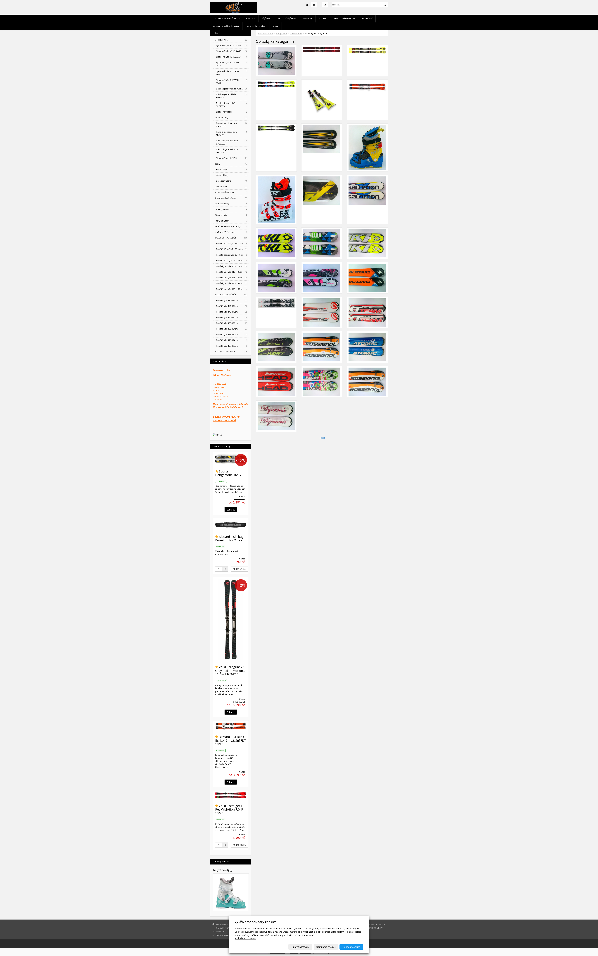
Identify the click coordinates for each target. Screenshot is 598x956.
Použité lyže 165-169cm (231, 334)
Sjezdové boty (231, 117)
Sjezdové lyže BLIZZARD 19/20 (231, 81)
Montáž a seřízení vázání (226, 26)
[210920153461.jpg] (367, 243)
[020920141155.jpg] (276, 312)
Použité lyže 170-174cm (231, 340)
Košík (275, 26)
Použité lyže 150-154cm (231, 317)
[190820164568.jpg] (367, 199)
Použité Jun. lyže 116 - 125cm (231, 271)
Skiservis (307, 18)
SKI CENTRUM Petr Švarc (226, 18)
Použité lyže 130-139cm (231, 300)
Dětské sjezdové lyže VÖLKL (231, 88)
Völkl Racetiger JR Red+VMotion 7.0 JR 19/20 (229, 809)
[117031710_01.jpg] (276, 99)
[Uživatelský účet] (325, 4)
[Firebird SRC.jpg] (367, 99)
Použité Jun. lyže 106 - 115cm (231, 266)
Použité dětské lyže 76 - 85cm (231, 249)
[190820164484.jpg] (276, 278)
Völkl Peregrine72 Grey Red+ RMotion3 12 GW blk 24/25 (230, 670)
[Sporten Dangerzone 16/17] (231, 459)
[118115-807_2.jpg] (276, 147)
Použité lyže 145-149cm (231, 311)
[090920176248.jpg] (321, 147)
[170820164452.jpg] (367, 278)
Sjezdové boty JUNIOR (231, 158)
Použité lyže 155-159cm (231, 323)
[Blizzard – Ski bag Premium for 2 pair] (231, 524)
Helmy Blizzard (231, 209)
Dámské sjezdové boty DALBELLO (231, 142)
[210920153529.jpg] (276, 381)
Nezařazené (296, 33)
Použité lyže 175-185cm (231, 345)
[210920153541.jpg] (367, 347)
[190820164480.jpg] (321, 278)
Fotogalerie (281, 33)
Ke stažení (367, 18)
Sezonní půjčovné (287, 18)
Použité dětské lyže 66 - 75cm (231, 243)
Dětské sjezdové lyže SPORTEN (231, 105)
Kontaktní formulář (345, 18)
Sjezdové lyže (231, 39)
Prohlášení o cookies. (245, 938)
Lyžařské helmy (231, 203)
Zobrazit (230, 509)
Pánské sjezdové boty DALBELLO (231, 125)
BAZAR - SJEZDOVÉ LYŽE (231, 294)
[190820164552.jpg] (321, 243)
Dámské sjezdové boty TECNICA (231, 151)
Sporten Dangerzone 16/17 (228, 473)
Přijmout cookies (351, 946)
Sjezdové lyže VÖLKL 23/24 (231, 56)
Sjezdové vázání (231, 111)
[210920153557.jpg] (321, 312)
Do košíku (240, 568)
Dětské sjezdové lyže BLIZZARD (231, 96)
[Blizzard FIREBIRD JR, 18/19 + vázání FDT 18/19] (231, 725)
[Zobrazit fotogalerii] (231, 892)
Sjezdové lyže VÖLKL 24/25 (231, 51)
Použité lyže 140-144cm (231, 306)
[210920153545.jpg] (321, 347)
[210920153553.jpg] (367, 312)
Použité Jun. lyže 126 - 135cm (231, 277)
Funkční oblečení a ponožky (231, 226)
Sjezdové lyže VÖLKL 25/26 (231, 45)
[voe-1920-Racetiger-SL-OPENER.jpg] (321, 99)
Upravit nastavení (300, 946)
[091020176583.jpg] (276, 199)
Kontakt (323, 18)
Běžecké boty (231, 175)
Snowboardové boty (231, 192)
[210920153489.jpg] (367, 381)
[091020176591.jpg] (367, 147)
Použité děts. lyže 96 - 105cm (231, 260)
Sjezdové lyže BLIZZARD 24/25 (231, 64)
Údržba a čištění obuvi (231, 232)
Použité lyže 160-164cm (231, 328)
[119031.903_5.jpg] (367, 60)
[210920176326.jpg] (321, 199)
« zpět (322, 437)
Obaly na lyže (231, 215)
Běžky (231, 163)
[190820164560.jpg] (276, 243)
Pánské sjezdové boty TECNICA (231, 133)
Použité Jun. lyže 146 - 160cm (231, 289)
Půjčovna (267, 18)
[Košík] (314, 4)
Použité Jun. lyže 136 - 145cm (231, 283)
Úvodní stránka (265, 33)
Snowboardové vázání (231, 198)
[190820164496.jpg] (276, 60)
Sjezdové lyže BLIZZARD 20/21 (231, 73)
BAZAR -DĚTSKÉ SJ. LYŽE (231, 237)
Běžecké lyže (231, 169)
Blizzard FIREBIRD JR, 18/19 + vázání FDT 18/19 (230, 740)
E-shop (250, 18)
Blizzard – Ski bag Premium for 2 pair (229, 538)
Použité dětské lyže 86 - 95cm (231, 254)
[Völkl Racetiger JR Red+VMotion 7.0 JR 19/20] (231, 795)
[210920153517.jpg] (321, 381)
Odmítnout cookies (326, 946)
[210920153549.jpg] (276, 347)
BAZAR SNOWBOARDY (231, 351)
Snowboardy (231, 186)
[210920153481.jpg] (276, 416)
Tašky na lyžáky (231, 220)
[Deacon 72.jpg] (321, 60)
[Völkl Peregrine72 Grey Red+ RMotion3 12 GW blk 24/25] (231, 619)
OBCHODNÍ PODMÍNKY (256, 26)
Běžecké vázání (231, 180)
